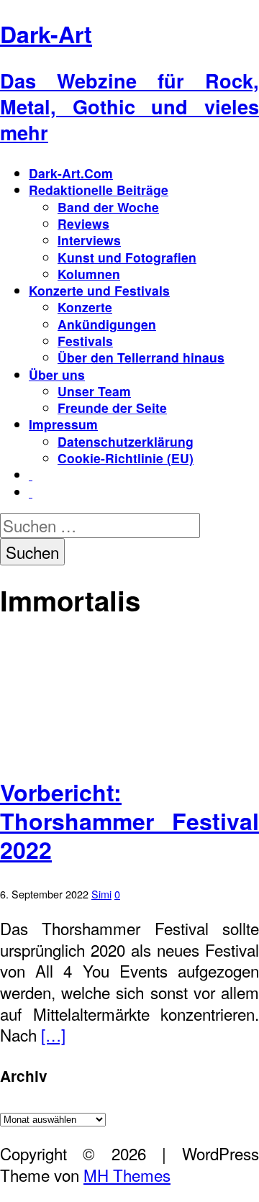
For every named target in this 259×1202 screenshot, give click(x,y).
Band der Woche (108, 207)
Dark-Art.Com (71, 173)
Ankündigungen (107, 324)
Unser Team (94, 391)
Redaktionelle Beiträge (98, 190)
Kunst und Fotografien (127, 257)
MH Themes (127, 1174)
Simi (101, 893)
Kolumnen (89, 274)
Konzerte (85, 307)
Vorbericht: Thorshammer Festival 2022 (129, 820)
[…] (53, 1034)
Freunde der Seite (112, 407)
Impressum (63, 424)
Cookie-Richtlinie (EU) (126, 458)
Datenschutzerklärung (126, 441)
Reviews (83, 223)
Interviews (89, 240)
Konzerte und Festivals (99, 290)
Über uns (57, 374)
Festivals (85, 341)
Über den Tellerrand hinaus (141, 357)
